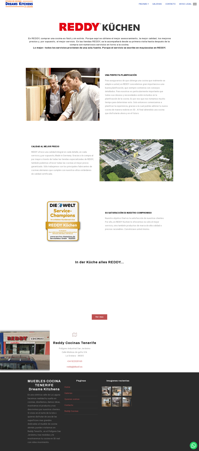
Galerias (68, 393)
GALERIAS (157, 4)
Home (67, 387)
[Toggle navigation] (195, 4)
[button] (193, 445)
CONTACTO (170, 4)
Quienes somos (72, 399)
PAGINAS (143, 4)
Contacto (68, 405)
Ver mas (99, 317)
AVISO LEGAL (185, 4)
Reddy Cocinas (71, 411)
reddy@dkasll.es (75, 367)
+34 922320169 (74, 361)
